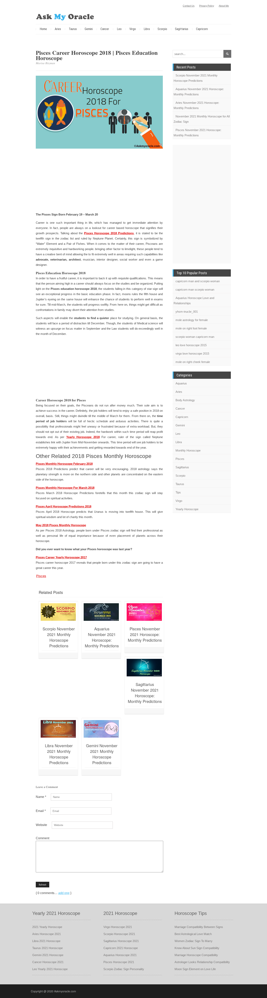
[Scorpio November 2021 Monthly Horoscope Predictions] (58, 612)
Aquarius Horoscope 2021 (120, 955)
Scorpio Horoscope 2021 (119, 934)
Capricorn (202, 29)
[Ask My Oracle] (65, 16)
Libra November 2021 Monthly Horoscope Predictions (59, 754)
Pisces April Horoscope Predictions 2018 (63, 506)
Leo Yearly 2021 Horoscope (50, 969)
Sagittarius (181, 29)
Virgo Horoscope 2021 (117, 927)
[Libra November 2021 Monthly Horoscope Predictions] (58, 729)
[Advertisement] (99, 181)
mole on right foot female (191, 328)
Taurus (73, 29)
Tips (178, 492)
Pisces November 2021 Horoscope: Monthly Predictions (145, 634)
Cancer (104, 29)
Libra (147, 29)
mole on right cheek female (193, 362)
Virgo (132, 29)
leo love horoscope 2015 (191, 345)
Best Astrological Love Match (193, 934)
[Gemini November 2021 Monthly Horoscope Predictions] (101, 729)
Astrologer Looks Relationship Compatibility (202, 962)
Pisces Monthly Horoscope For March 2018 (65, 487)
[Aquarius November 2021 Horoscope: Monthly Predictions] (101, 612)
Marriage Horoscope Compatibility (196, 955)
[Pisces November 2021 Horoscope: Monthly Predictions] (144, 612)
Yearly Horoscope (187, 509)
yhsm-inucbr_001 (187, 311)
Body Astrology (185, 400)
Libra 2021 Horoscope (46, 941)
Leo (119, 29)
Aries (58, 29)
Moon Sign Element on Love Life (195, 969)
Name (41, 796)
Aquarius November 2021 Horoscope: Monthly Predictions (102, 637)
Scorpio (162, 29)
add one (64, 893)
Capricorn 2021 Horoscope (120, 948)
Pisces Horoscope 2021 (118, 962)
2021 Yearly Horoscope (47, 927)
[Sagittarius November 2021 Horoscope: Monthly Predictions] (144, 667)
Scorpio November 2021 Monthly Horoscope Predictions (59, 637)
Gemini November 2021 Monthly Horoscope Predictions (101, 754)
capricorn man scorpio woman (195, 289)
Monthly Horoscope (188, 450)
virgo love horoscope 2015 (192, 353)
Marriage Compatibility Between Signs (199, 927)
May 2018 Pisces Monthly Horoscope (61, 525)
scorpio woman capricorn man (195, 336)
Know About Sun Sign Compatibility (197, 948)
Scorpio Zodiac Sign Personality (123, 969)
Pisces (41, 576)
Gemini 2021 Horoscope (47, 955)
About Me (224, 5)
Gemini (89, 29)
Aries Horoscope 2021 (46, 934)
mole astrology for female (192, 320)
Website (41, 825)
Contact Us (188, 5)
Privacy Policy (206, 5)
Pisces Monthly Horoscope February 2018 (64, 463)
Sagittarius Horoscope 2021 (121, 941)
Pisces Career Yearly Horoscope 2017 (61, 557)
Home (43, 29)
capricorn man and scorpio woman (198, 281)
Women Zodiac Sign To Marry (193, 941)
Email (41, 811)
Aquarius (181, 383)
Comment (42, 838)
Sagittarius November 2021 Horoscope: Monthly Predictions (145, 692)
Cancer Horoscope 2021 (48, 962)
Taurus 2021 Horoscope (47, 948)
